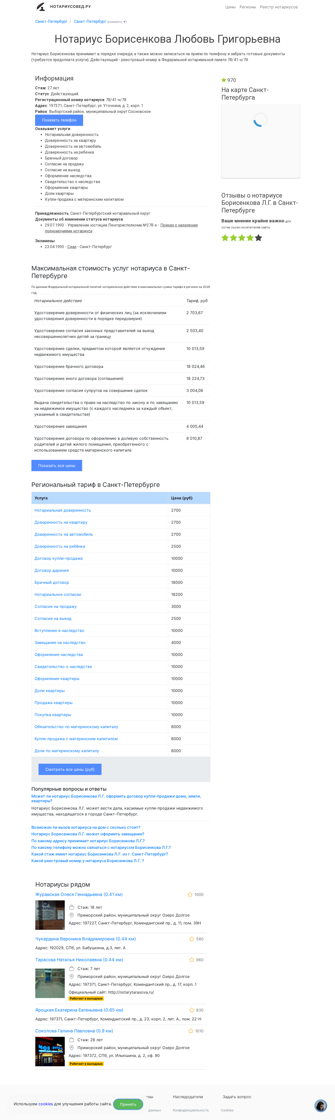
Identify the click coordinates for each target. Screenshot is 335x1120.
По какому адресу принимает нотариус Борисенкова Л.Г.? (88, 841)
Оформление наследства (59, 654)
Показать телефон (59, 120)
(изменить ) (117, 22)
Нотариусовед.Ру (70, 6)
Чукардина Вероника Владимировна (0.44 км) (85, 938)
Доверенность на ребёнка (60, 546)
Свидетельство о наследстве (63, 666)
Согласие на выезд (53, 618)
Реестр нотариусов (279, 6)
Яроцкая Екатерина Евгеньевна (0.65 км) (79, 1010)
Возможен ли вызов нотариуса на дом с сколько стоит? (85, 827)
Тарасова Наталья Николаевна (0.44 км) (79, 959)
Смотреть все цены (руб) (70, 769)
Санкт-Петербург (51, 21)
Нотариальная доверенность (63, 510)
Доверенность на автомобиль (64, 534)
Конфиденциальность (191, 1110)
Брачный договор (52, 582)
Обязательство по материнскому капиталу (76, 726)
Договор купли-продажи (59, 558)
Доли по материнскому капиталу (67, 750)
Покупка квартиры (53, 714)
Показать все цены (56, 465)
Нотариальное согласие (58, 594)
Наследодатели (188, 1096)
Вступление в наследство (59, 630)
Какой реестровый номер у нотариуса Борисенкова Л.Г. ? (87, 860)
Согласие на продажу (56, 606)
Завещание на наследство (60, 642)
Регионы (248, 6)
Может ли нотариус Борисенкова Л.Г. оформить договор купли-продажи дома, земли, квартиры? (116, 798)
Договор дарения (52, 570)
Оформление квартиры (57, 678)
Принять (128, 1104)
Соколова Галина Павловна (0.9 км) (74, 1030)
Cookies (227, 1110)
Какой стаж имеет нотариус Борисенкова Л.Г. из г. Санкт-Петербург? (99, 854)
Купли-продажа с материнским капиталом (76, 738)
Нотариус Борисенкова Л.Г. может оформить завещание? (87, 834)
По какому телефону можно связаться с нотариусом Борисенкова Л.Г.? (101, 847)
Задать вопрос (237, 1096)
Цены (230, 6)
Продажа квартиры (54, 702)
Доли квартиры (50, 690)
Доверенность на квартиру (61, 522)
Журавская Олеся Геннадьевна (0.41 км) (79, 894)
